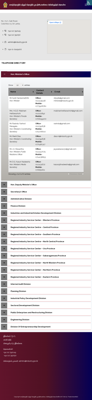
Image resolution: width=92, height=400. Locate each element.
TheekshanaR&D (73, 397)
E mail (57, 92)
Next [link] (80, 174)
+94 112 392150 (10, 355)
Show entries (19, 85)
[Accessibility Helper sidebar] (89, 2)
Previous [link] (73, 174)
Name (13, 92)
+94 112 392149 (9, 352)
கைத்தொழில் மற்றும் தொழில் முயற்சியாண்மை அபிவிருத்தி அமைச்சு (37, 4)
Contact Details (40, 91)
